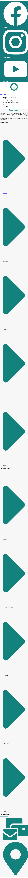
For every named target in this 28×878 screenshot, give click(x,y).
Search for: (5, 105)
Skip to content (3, 94)
